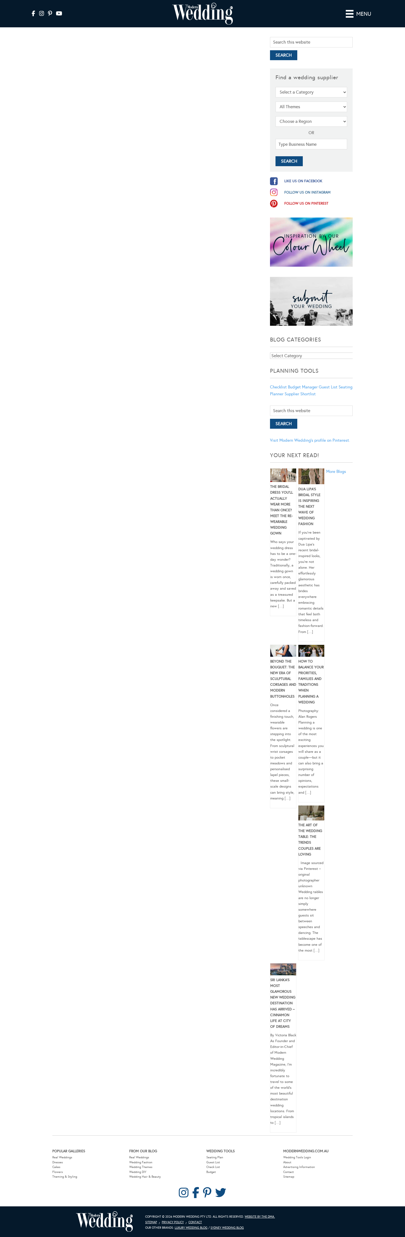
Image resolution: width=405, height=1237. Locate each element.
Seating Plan (214, 1157)
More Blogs (336, 471)
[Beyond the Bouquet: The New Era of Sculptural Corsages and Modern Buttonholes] (283, 652)
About (287, 1162)
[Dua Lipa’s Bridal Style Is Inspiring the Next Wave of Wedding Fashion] (311, 477)
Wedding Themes (140, 1167)
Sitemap (288, 1176)
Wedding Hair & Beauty (145, 1176)
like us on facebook (303, 181)
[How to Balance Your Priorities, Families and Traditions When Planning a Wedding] (311, 652)
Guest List (328, 387)
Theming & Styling (64, 1176)
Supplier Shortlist (300, 393)
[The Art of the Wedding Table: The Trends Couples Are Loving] (311, 814)
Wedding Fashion (140, 1162)
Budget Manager (303, 387)
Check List (213, 1167)
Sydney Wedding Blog (227, 1228)
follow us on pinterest (306, 203)
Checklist (278, 387)
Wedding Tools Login (297, 1157)
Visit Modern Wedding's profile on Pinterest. (310, 440)
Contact (288, 1172)
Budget (211, 1172)
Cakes (56, 1167)
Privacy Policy (173, 1222)
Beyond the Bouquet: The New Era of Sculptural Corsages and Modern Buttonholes (283, 679)
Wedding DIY (137, 1172)
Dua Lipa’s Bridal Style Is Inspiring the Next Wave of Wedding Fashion (309, 506)
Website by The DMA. (260, 1217)
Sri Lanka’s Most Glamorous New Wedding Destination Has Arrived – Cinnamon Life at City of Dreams (282, 1003)
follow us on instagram (307, 192)
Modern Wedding (104, 1221)
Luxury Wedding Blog (191, 1228)
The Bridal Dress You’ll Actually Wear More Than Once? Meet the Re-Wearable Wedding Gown (281, 510)
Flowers (57, 1172)
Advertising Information (299, 1167)
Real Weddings (62, 1157)
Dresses (57, 1162)
